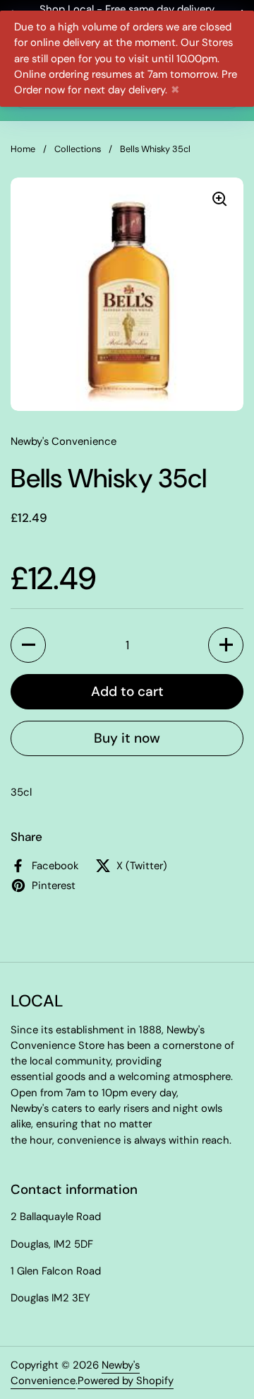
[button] (28, 645)
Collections (77, 149)
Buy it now (127, 738)
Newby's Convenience (75, 1373)
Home (23, 149)
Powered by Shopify (126, 1381)
